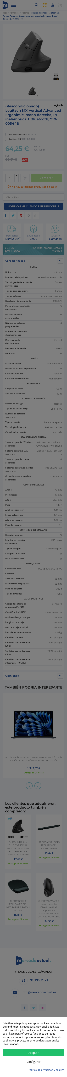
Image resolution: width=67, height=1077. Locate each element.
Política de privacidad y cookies (46, 1069)
